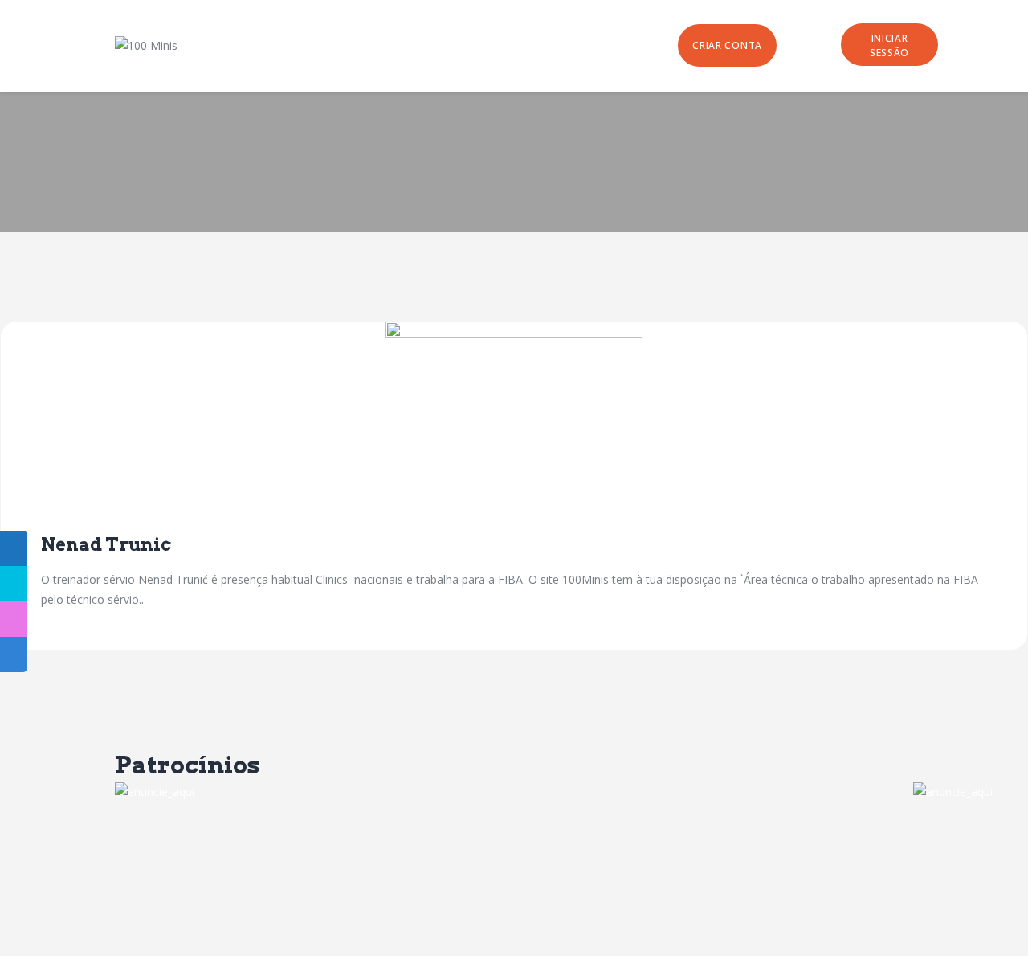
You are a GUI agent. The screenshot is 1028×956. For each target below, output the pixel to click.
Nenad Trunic (106, 544)
